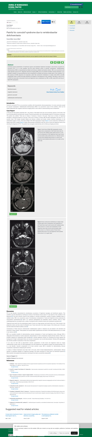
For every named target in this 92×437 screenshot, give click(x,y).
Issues (34, 12)
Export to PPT (13, 214)
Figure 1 (47, 120)
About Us (20, 12)
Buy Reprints (47, 21)
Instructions (52, 12)
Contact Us (75, 12)
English (9, 22)
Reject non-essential (64, 433)
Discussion (72, 30)
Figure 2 (22, 122)
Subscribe (59, 12)
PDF (54, 21)
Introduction (72, 25)
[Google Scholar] (14, 366)
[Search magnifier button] (82, 7)
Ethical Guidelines (42, 12)
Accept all (74, 433)
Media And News (68, 12)
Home (15, 12)
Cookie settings (53, 433)
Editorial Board (27, 12)
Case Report (72, 28)
